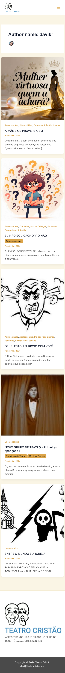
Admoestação (11, 337)
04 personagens (13, 241)
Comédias (24, 226)
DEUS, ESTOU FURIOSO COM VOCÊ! (29, 346)
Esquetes (38, 125)
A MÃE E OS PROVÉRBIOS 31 (24, 130)
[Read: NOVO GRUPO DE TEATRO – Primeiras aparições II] (32, 405)
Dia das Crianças (38, 226)
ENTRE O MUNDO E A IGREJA (25, 553)
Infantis (48, 125)
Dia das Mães (26, 125)
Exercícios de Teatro (16, 456)
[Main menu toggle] (58, 7)
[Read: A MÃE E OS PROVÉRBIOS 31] (32, 88)
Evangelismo (11, 230)
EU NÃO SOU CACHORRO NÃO (26, 235)
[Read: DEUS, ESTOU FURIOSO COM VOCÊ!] (32, 300)
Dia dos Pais (40, 337)
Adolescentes (11, 125)
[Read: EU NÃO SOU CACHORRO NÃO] (32, 189)
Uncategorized (12, 442)
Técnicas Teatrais (37, 456)
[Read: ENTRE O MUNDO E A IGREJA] (32, 513)
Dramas (50, 337)
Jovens (56, 125)
